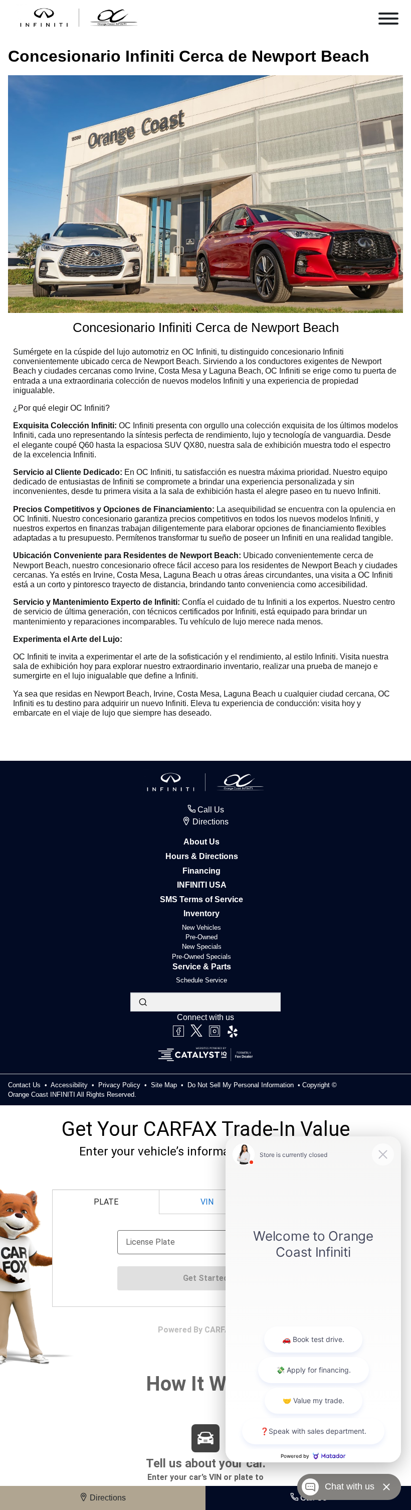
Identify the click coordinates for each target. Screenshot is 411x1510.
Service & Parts (201, 966)
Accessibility (70, 1085)
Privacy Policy (120, 1085)
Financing (201, 871)
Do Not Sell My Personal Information (241, 1085)
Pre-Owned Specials (201, 956)
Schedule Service (201, 980)
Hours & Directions (201, 856)
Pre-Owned (201, 937)
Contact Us (25, 1085)
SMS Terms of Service (201, 899)
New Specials (202, 946)
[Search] (142, 1002)
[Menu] (388, 20)
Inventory (201, 913)
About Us (201, 841)
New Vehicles (201, 927)
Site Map (165, 1085)
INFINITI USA (202, 885)
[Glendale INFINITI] (79, 17)
